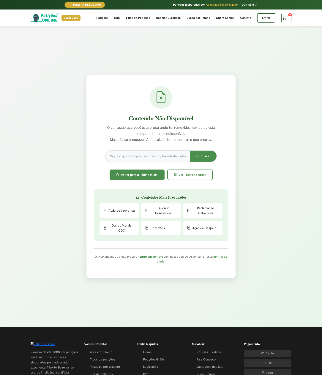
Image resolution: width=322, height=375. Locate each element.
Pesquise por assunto (105, 366)
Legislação (150, 366)
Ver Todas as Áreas (192, 175)
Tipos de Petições (138, 18)
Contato (245, 18)
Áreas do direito (101, 352)
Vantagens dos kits (209, 366)
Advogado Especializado (222, 4)
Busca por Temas (198, 18)
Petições (102, 18)
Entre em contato (151, 256)
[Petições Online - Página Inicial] (43, 345)
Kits (117, 18)
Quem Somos (225, 18)
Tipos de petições (102, 359)
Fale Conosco (206, 359)
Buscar (206, 156)
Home (147, 352)
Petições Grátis (154, 359)
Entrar (266, 18)
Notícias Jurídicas (168, 18)
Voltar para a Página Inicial (139, 175)
